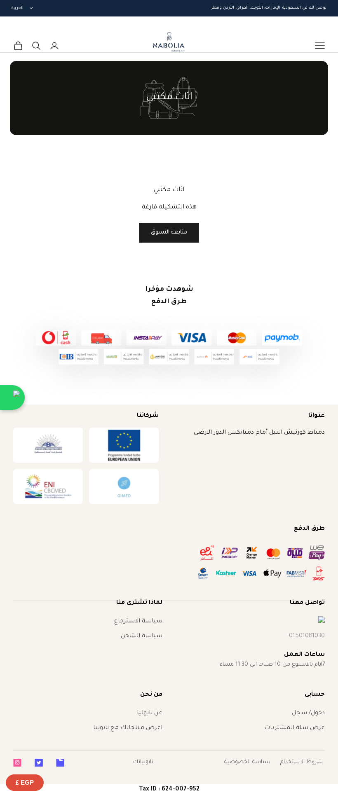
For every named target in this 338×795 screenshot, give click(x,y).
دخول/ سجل (308, 713)
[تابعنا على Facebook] (60, 763)
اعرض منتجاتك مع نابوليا (127, 728)
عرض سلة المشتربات (294, 728)
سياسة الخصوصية (247, 762)
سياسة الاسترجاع (138, 621)
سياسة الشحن (141, 636)
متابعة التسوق (169, 232)
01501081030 (307, 636)
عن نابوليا (149, 713)
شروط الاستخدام (301, 762)
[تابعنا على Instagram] (17, 763)
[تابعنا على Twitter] (39, 763)
